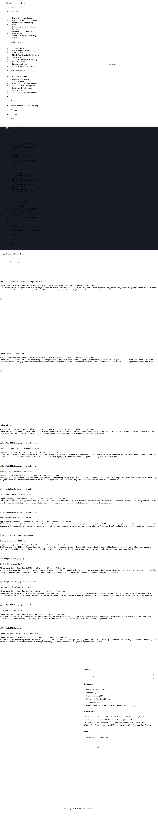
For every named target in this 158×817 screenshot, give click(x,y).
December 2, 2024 (24, 614)
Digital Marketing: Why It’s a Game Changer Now (19, 633)
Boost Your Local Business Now (12, 610)
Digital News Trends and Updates (98, 699)
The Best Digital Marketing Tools (12, 564)
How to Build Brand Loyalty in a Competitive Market (20, 448)
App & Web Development (10, 522)
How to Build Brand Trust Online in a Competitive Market (22, 282)
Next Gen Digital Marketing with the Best (16, 587)
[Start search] (121, 185)
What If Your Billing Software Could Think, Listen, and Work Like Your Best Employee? (119, 725)
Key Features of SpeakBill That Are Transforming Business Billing (110, 720)
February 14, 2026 (56, 286)
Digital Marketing (7, 499)
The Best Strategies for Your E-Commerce (16, 518)
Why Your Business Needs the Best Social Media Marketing (22, 286)
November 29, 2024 (24, 637)
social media (104, 737)
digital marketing (91, 737)
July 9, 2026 (140, 717)
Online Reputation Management (12, 353)
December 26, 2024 (24, 499)
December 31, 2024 (18, 452)
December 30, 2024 (18, 475)
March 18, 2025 (55, 357)
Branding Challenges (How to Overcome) (15, 471)
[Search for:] (119, 676)
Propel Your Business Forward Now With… (16, 495)
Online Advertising (7, 425)
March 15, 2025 (55, 429)
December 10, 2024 (24, 568)
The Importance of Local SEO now (13, 541)
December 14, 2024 (30, 522)
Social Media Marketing (95, 702)
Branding (3, 452)
